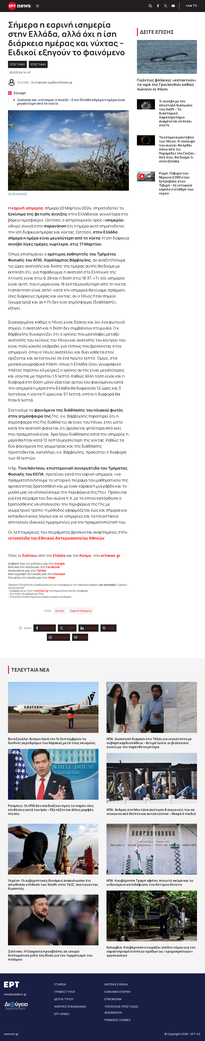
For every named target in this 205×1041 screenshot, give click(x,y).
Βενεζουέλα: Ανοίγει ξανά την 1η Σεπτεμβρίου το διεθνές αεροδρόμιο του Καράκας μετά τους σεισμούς (51, 741)
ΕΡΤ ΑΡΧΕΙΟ (61, 1014)
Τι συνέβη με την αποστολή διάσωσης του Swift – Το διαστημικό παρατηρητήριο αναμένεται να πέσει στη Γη (175, 113)
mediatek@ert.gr (15, 994)
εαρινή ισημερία (27, 208)
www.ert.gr (11, 1034)
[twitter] (166, 6)
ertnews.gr (42, 590)
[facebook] (158, 6)
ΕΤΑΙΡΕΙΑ (60, 984)
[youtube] (173, 6)
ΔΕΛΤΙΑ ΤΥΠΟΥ (63, 999)
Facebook (53, 567)
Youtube (59, 574)
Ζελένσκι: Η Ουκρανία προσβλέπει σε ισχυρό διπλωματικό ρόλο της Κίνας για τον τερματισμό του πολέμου (50, 955)
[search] (150, 6)
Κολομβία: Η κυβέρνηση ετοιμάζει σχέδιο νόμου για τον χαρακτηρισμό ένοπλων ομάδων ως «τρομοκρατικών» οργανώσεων (151, 951)
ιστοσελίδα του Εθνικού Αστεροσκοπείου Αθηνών (56, 538)
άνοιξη (59, 611)
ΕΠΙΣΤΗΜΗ (38, 64)
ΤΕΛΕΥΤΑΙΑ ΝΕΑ (30, 669)
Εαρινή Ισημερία (80, 611)
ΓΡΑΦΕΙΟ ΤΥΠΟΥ (64, 992)
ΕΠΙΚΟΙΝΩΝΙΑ (113, 999)
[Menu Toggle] (37, 6)
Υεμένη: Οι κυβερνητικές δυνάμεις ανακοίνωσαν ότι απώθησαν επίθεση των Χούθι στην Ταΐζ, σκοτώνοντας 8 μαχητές (53, 884)
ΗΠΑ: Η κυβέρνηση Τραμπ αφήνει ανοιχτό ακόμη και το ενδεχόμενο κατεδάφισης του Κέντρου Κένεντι (150, 882)
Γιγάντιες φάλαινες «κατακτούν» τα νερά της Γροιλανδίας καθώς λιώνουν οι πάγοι (166, 84)
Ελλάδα (59, 555)
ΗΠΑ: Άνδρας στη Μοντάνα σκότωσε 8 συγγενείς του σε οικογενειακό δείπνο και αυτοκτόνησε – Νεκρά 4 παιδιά (151, 812)
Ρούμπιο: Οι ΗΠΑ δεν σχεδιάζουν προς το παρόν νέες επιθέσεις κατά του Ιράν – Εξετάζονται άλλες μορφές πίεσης (51, 810)
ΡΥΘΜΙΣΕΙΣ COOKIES (117, 1020)
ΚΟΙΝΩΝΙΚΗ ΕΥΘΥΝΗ (117, 992)
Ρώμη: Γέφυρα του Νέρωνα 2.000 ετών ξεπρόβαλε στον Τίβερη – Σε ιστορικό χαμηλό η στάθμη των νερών (176, 183)
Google (59, 563)
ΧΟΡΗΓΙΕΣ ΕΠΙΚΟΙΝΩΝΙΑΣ (70, 1006)
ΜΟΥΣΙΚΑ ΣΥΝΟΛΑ (116, 984)
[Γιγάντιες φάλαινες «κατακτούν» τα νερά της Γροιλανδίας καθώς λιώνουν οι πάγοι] (167, 57)
